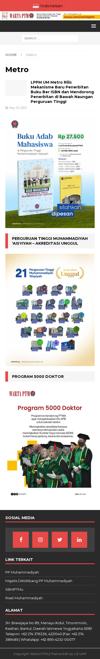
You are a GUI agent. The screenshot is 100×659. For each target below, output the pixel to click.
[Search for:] (50, 38)
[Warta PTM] (50, 17)
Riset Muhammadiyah (24, 598)
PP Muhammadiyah (22, 572)
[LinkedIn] (79, 540)
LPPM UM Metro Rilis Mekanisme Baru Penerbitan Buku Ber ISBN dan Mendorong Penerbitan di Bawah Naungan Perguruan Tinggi (62, 92)
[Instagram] (40, 540)
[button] (93, 26)
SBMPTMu (14, 589)
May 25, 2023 (18, 108)
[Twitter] (60, 540)
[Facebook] (21, 540)
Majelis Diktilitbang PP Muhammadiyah (38, 581)
